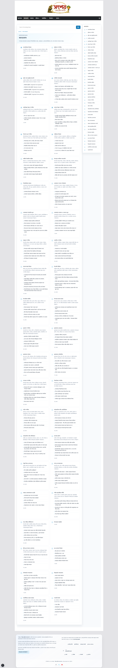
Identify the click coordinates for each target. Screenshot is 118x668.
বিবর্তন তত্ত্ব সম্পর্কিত (27, 134)
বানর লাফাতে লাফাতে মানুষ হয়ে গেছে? (31, 143)
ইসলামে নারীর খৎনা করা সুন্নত (30, 422)
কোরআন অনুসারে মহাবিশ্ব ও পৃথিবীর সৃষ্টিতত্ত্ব (32, 194)
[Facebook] (56, 665)
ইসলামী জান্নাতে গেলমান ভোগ (60, 558)
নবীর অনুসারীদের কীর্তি (59, 492)
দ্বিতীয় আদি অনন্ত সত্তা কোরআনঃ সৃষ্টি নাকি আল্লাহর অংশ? (66, 175)
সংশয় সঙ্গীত (57, 604)
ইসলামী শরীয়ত (57, 266)
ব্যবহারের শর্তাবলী (83, 644)
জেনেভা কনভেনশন (27, 58)
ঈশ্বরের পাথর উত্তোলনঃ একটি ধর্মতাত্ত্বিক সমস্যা (64, 86)
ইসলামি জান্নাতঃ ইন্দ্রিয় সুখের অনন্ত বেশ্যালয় (63, 165)
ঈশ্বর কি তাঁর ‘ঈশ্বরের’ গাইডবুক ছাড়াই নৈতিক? (64, 92)
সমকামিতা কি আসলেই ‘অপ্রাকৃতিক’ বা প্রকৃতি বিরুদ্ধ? (34, 65)
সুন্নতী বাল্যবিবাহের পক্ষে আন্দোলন (61, 393)
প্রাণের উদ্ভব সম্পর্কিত (58, 107)
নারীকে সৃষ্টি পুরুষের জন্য (29, 585)
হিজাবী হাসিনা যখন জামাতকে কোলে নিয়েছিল (33, 615)
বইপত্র (37, 18)
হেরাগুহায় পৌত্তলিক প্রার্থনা (29, 341)
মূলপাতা (20, 18)
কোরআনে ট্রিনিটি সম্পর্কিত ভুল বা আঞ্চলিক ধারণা (64, 220)
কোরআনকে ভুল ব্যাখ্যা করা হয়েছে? (31, 495)
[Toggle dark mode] (2, 665)
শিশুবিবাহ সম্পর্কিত (58, 380)
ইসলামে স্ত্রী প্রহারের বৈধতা (29, 427)
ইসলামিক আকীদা (27, 298)
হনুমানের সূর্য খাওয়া (59, 577)
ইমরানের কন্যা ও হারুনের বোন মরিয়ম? (62, 223)
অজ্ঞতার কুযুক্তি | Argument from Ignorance (33, 84)
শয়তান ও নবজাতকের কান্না (29, 562)
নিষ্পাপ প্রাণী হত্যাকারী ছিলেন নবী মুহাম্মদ (32, 372)
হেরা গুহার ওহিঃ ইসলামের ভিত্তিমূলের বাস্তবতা (33, 338)
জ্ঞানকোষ (26, 18)
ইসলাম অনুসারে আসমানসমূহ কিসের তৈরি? (63, 427)
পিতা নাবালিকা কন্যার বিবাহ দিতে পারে (62, 391)
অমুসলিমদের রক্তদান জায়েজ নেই (61, 311)
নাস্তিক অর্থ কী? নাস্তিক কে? (60, 145)
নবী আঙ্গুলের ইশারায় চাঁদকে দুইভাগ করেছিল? (63, 337)
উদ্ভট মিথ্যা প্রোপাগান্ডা (28, 463)
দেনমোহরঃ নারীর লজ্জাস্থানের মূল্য (30, 420)
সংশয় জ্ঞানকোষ (25, 31)
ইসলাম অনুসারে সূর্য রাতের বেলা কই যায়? (63, 418)
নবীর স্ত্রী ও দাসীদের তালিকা (60, 363)
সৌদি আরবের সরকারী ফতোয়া (61, 396)
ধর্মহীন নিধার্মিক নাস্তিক (28, 158)
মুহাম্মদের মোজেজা (58, 328)
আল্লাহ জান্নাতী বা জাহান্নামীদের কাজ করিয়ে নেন (64, 253)
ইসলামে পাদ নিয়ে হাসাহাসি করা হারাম (62, 455)
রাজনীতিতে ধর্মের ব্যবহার (28, 597)
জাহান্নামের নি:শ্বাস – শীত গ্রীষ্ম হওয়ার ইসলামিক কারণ (65, 422)
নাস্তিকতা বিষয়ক (57, 134)
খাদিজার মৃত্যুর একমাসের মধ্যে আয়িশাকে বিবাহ (64, 398)
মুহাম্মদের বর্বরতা (26, 354)
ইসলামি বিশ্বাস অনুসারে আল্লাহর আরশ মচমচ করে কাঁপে (34, 253)
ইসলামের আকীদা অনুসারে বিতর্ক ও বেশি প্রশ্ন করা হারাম (35, 309)
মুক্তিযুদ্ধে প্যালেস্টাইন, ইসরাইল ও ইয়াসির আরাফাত (34, 617)
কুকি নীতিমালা (76, 644)
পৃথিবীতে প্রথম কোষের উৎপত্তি (61, 126)
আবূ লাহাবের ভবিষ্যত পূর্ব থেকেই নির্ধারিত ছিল (64, 258)
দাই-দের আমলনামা (58, 463)
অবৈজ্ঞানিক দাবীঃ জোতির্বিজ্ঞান (60, 409)
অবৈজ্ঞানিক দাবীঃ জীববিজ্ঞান (29, 435)
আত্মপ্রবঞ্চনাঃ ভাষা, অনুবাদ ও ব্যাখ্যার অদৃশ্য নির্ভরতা (34, 505)
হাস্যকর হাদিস (57, 435)
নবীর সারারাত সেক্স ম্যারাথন (60, 372)
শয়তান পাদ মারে (27, 557)
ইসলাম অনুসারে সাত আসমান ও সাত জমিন (32, 223)
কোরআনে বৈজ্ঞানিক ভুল (28, 212)
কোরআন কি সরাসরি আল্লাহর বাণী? (62, 194)
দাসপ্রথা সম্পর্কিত (26, 380)
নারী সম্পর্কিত (26, 409)
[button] (39, 18)
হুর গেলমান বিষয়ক (58, 548)
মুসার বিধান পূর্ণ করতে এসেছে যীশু (30, 575)
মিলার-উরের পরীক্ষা (59, 119)
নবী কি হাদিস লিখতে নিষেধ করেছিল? (31, 497)
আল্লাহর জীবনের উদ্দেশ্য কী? (60, 172)
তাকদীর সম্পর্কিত (57, 240)
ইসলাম (51, 18)
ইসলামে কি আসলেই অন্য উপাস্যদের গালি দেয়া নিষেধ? (34, 286)
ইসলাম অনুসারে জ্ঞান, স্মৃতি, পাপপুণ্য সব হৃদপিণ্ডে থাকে (34, 453)
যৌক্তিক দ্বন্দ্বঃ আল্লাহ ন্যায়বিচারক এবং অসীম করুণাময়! (65, 167)
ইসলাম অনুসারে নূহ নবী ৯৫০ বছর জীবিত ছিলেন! (33, 537)
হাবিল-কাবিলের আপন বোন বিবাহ (30, 535)
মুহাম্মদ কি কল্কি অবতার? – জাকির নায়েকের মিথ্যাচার (65, 471)
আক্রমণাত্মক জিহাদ (27, 266)
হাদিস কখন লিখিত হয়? (28, 500)
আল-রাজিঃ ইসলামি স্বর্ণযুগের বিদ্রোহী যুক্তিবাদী (33, 174)
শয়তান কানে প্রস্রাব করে (28, 559)
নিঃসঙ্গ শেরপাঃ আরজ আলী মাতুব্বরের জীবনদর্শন (33, 165)
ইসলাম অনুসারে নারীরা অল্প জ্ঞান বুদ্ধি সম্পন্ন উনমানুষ (34, 425)
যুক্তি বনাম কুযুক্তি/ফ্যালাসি (28, 78)
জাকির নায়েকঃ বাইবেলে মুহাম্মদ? (61, 480)
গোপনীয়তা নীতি (70, 644)
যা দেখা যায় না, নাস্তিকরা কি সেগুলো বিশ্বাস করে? (64, 150)
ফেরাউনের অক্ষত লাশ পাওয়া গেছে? (31, 472)
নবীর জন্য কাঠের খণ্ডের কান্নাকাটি (61, 342)
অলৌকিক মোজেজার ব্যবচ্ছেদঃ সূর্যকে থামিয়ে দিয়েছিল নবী (66, 339)
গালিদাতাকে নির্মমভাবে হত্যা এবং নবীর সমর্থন (33, 362)
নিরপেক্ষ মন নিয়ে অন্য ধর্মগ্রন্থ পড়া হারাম (32, 314)
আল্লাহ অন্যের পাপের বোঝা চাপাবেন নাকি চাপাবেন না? (65, 228)
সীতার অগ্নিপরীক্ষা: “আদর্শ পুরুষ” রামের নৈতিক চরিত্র (65, 585)
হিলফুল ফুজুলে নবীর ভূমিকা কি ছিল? (31, 343)
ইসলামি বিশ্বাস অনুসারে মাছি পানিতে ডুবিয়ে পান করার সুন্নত (35, 445)
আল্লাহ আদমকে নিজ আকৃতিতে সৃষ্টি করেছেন (32, 251)
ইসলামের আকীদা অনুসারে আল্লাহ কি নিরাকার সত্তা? (34, 248)
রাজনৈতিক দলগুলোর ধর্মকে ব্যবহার (31, 610)
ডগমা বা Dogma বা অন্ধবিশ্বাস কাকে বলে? (63, 148)
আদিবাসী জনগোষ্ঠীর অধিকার (29, 60)
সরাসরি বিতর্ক (57, 597)
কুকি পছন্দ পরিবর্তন (90, 644)
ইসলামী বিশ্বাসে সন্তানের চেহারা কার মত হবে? (33, 451)
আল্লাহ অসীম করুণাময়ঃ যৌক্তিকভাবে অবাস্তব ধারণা (65, 170)
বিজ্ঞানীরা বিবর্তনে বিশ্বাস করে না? (30, 145)
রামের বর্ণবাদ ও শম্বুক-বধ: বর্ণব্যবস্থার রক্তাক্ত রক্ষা (64, 580)
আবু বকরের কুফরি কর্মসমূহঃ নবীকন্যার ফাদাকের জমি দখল (66, 501)
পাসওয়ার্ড (81, 654)
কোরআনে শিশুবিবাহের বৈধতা (61, 388)
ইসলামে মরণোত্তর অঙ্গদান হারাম (61, 313)
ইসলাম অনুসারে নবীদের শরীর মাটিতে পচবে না (64, 344)
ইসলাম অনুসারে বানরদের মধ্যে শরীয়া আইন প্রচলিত (65, 442)
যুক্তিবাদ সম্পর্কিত (58, 47)
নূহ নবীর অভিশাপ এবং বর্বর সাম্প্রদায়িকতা (32, 540)
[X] (59, 665)
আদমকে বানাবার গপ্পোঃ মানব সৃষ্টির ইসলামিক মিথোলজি (34, 530)
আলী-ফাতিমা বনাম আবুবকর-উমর (61, 511)
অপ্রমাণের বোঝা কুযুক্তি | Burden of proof (32, 87)
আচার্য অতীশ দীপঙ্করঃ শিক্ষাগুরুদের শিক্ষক (32, 171)
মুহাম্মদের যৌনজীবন (58, 354)
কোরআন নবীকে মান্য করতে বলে (30, 502)
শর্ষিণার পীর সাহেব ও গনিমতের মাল (31, 612)
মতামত (32, 18)
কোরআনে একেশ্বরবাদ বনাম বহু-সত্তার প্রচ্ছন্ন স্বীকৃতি (65, 230)
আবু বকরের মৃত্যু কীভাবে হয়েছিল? (61, 513)
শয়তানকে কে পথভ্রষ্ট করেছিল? (61, 248)
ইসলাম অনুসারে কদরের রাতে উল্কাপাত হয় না (63, 425)
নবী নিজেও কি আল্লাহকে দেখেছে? (30, 258)
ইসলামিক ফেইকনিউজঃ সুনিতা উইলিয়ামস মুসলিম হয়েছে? (35, 481)
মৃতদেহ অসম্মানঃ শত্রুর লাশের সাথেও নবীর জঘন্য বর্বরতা (35, 370)
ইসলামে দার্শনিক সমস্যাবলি (60, 158)
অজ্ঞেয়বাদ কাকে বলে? (59, 143)
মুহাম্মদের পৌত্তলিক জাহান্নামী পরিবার (31, 336)
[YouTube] (62, 665)
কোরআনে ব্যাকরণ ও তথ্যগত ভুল (61, 212)
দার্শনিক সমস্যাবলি (58, 78)
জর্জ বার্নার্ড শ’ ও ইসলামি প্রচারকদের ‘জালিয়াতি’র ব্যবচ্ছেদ (35, 478)
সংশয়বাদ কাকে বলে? (59, 140)
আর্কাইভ (44, 18)
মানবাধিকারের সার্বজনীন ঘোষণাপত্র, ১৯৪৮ (32, 55)
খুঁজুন (78, 27)
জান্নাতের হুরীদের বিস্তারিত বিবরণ (61, 560)
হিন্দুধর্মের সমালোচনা (58, 572)
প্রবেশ (66, 654)
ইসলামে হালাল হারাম (58, 298)
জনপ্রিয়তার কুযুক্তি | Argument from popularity (34, 89)
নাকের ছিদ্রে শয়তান (28, 564)
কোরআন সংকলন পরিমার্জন (60, 183)
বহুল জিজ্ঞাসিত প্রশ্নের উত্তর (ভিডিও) (62, 609)
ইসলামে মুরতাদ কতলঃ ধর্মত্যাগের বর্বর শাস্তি (63, 274)
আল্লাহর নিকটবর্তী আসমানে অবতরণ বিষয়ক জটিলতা (65, 420)
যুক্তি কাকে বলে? (58, 55)
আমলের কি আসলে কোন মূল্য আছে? (62, 251)
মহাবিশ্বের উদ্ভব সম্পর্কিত (28, 107)
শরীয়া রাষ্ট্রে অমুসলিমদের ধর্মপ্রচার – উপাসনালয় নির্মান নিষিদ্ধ (66, 281)
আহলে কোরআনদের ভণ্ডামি (29, 492)
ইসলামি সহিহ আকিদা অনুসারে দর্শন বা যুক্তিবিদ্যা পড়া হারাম (35, 316)
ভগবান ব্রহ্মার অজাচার (59, 575)
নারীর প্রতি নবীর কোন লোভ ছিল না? (62, 365)
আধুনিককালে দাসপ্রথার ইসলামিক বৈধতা (32, 391)
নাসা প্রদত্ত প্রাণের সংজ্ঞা (28, 148)
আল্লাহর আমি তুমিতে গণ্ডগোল (60, 225)
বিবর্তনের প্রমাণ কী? (28, 150)
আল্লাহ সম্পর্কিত (26, 240)
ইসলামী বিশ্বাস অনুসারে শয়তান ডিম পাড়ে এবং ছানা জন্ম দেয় (35, 554)
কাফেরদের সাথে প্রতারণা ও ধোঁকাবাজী (31, 365)
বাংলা (57, 18)
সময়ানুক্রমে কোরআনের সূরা (60, 191)
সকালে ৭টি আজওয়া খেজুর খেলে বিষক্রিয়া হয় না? (33, 442)
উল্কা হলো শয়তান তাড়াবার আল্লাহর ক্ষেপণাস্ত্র (32, 228)
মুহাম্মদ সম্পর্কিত (26, 328)
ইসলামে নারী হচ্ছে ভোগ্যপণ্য (29, 418)
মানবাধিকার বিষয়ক (27, 47)
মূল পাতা (89, 654)
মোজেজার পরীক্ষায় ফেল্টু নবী (60, 334)
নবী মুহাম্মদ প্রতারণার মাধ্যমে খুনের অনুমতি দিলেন (33, 367)
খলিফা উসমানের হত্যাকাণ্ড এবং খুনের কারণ (63, 204)
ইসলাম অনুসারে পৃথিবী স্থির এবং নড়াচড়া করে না (33, 225)
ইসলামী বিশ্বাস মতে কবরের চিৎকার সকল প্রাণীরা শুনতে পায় (66, 452)
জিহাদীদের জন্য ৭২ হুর (59, 553)
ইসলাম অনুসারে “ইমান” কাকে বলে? (31, 307)
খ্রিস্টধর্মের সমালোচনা (27, 572)
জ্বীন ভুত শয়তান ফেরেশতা (28, 548)
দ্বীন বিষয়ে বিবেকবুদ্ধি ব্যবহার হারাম (31, 312)
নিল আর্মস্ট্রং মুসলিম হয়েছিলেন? (30, 470)
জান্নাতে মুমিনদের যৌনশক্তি (60, 555)
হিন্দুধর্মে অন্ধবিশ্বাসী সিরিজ (60, 582)
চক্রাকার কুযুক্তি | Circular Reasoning (32, 92)
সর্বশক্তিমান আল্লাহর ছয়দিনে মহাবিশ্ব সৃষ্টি (32, 220)
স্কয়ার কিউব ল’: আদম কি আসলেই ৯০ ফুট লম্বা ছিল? (34, 532)
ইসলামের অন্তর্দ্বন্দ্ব (58, 522)
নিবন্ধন (74, 654)
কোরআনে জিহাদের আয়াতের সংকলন (31, 191)
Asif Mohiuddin (76, 639)
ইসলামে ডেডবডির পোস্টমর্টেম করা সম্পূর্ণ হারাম (64, 316)
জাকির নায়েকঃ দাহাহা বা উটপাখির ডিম (62, 478)
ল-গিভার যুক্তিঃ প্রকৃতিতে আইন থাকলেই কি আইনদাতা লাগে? (66, 99)
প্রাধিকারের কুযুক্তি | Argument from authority (34, 94)
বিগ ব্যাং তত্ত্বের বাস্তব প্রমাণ (29, 115)
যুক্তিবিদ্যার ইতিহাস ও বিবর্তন (60, 58)
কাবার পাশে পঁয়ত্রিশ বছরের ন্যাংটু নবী (31, 346)
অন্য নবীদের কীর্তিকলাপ (28, 522)
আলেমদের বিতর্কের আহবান (60, 611)
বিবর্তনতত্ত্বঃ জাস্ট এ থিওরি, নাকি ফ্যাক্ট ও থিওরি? (33, 140)
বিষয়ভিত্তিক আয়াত (27, 183)
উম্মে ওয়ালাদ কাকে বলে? (29, 401)
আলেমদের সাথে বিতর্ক (59, 607)
